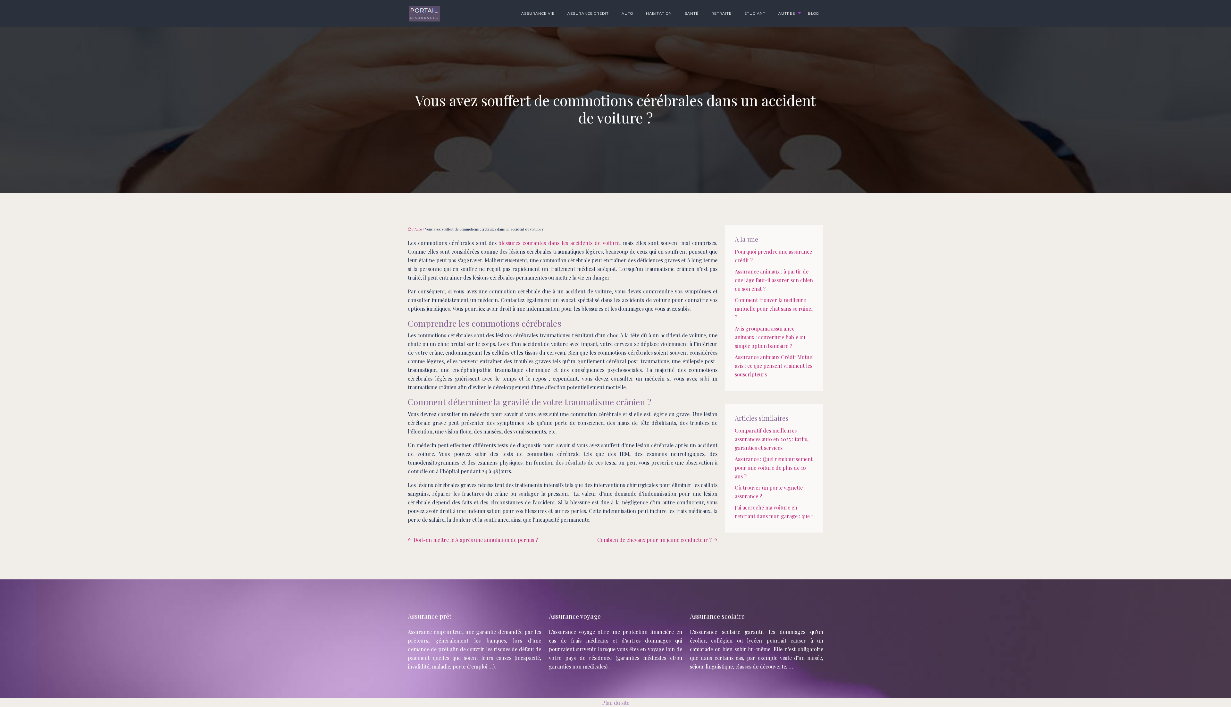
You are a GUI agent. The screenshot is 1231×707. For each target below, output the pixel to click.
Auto (627, 13)
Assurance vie (538, 13)
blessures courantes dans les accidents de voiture (558, 243)
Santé (692, 13)
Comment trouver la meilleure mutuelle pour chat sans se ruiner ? (774, 309)
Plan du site (615, 702)
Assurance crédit (588, 13)
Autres (786, 13)
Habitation (659, 13)
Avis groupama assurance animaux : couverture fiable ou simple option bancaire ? (770, 337)
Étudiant (755, 13)
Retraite (721, 13)
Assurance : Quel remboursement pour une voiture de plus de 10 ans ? (774, 468)
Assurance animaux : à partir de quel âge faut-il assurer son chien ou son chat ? (774, 280)
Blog (813, 13)
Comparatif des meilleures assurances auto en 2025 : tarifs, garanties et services (771, 439)
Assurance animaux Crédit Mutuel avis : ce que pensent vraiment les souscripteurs (774, 366)
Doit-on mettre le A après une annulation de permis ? (476, 539)
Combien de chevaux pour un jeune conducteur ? (654, 539)
